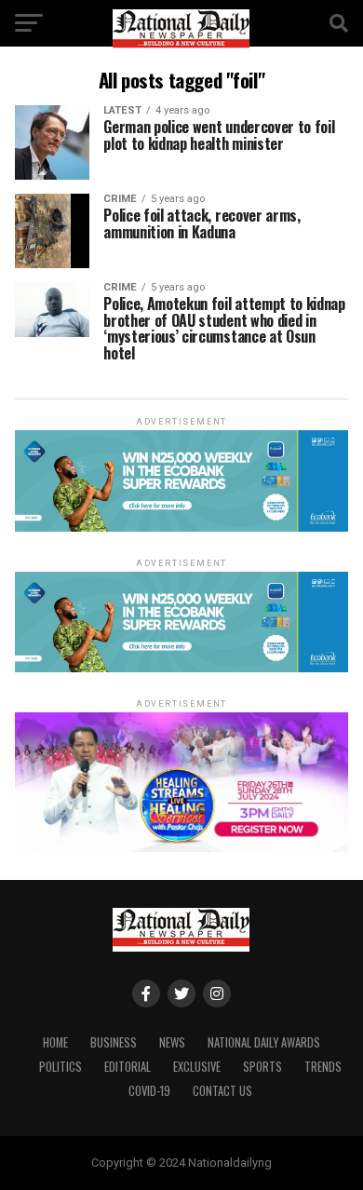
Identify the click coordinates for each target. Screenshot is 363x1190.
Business (113, 1042)
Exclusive (197, 1066)
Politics (60, 1066)
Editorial (127, 1066)
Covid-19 (149, 1091)
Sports (262, 1066)
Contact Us (222, 1091)
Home (55, 1042)
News (172, 1042)
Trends (323, 1066)
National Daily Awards (264, 1042)
